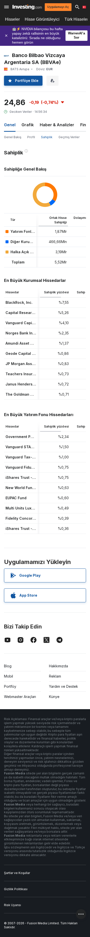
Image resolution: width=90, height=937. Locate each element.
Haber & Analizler (57, 124)
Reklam (55, 676)
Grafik (28, 124)
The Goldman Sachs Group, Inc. (34, 394)
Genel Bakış (12, 137)
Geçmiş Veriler (69, 137)
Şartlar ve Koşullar (17, 873)
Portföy (10, 686)
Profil (31, 137)
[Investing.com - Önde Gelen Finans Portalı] (27, 7)
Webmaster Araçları (20, 696)
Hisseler (12, 19)
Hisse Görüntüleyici (42, 19)
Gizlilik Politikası (16, 889)
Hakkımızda (58, 666)
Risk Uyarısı (12, 905)
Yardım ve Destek (63, 686)
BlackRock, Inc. (19, 302)
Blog (8, 666)
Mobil (8, 676)
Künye (54, 696)
